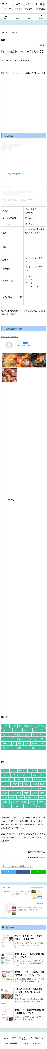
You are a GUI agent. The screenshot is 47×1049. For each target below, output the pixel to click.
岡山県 (26, 793)
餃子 (34, 748)
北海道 (42, 784)
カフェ (16, 730)
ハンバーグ (6, 739)
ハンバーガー (38, 735)
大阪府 (31, 788)
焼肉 (15, 32)
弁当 (26, 744)
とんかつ (5, 730)
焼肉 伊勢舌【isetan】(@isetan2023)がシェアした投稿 (24, 200)
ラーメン (5, 744)
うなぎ (13, 726)
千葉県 (4, 788)
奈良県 (40, 788)
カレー (26, 730)
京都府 (26, 784)
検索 (3, 40)
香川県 (37, 806)
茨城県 (41, 802)
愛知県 (42, 793)
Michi (42, 857)
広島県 (34, 793)
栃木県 (20, 797)
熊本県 (42, 797)
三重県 (14, 784)
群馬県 (32, 802)
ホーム (6, 32)
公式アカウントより (9, 336)
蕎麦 (19, 748)
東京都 (12, 797)
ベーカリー (38, 779)
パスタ (18, 779)
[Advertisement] (23, 101)
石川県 (4, 802)
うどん (4, 726)
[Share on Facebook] (23, 872)
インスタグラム (31, 279)
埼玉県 (13, 788)
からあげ (40, 726)
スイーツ (15, 775)
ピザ (27, 779)
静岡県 (15, 806)
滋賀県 (28, 797)
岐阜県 (18, 793)
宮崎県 (25, 61)
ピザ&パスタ (20, 739)
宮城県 (4, 793)
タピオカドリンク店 (21, 735)
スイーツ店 (38, 730)
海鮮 (42, 744)
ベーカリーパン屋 (36, 739)
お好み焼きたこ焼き (26, 726)
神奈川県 (14, 802)
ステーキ (5, 735)
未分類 (34, 744)
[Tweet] (8, 872)
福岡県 (23, 802)
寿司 (19, 744)
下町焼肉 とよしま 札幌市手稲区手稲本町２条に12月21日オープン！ (28, 992)
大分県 (22, 788)
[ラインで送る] (38, 872)
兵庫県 (34, 784)
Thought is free (36, 1043)
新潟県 (4, 797)
